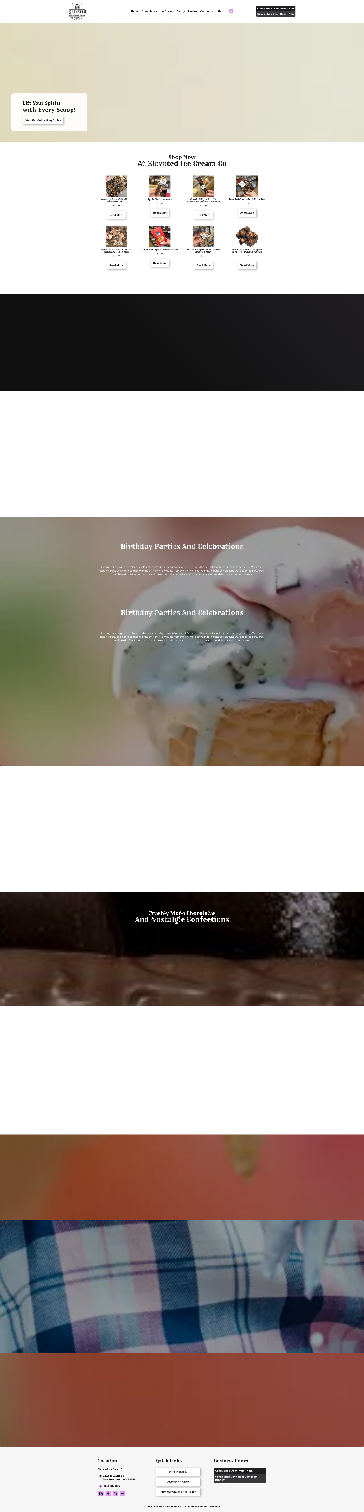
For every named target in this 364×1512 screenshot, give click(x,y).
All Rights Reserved (195, 1506)
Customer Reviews (178, 1481)
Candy (180, 11)
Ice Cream (167, 11)
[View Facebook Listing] (108, 1496)
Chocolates (149, 11)
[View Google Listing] (101, 1496)
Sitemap (215, 1506)
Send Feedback (178, 1471)
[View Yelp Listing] (115, 1496)
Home (135, 11)
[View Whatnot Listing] (122, 1496)
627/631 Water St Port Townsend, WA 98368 (119, 1478)
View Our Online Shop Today (43, 120)
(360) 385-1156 (111, 1486)
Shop (220, 11)
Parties (192, 11)
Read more (116, 215)
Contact (205, 11)
